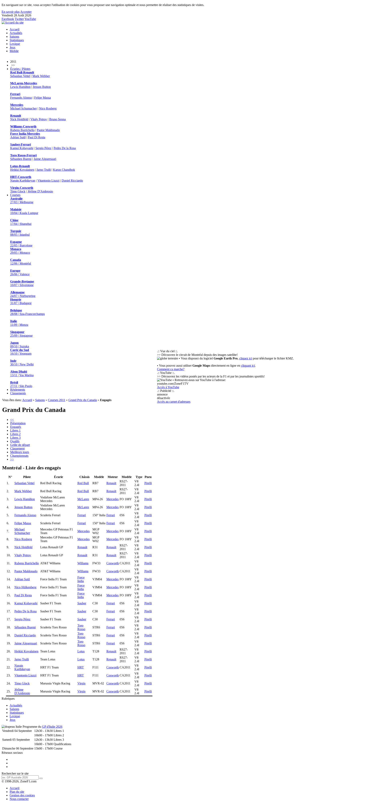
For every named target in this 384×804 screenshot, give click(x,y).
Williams (82, 563)
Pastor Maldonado (48, 130)
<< (12, 419)
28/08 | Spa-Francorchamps (27, 312)
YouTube (30, 19)
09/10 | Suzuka (19, 344)
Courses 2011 (56, 400)
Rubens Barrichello (22, 130)
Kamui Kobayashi (21, 148)
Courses (15, 195)
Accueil (14, 29)
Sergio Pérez (43, 148)
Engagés (15, 427)
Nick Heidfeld (19, 119)
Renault (111, 483)
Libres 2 (15, 434)
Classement (17, 448)
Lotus (81, 651)
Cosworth (112, 563)
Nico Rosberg (48, 108)
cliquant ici (248, 365)
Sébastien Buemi (20, 159)
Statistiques (17, 40)
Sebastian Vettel (20, 76)
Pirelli (148, 483)
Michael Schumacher (23, 108)
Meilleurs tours (19, 452)
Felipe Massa (42, 97)
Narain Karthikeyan (22, 180)
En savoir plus (11, 11)
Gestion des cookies (22, 795)
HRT (80, 667)
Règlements (17, 389)
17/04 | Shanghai (20, 221)
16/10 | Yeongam (20, 351)
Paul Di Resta (36, 137)
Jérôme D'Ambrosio (40, 191)
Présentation (18, 423)
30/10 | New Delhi (22, 362)
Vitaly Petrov (38, 119)
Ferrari (81, 515)
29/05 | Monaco (20, 250)
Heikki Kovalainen (22, 169)
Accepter (26, 11)
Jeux (12, 47)
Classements (18, 393)
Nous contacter (19, 799)
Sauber (81, 603)
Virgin (81, 683)
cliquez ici (245, 358)
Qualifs (14, 441)
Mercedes (112, 499)
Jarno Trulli (43, 169)
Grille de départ (20, 445)
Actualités (16, 33)
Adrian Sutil (18, 137)
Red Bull (83, 483)
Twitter (19, 19)
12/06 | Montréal (20, 261)
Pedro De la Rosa (65, 148)
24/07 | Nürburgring (22, 294)
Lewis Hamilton (20, 87)
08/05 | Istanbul (20, 232)
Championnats (19, 455)
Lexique (15, 43)
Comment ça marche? (170, 369)
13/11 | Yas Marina (22, 373)
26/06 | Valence (20, 272)
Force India (81, 579)
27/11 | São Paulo (21, 384)
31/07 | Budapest (20, 301)
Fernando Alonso (21, 97)
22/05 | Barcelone (21, 243)
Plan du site (17, 791)
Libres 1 (15, 430)
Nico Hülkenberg (25, 587)
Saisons (14, 36)
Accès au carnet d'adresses (173, 401)
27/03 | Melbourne (21, 200)
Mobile (14, 51)
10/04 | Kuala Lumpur (24, 211)
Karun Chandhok (64, 169)
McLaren (83, 499)
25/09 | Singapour (21, 333)
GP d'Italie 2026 (52, 726)
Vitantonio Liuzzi (48, 180)
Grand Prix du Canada (82, 400)
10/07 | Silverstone (22, 283)
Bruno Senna (57, 119)
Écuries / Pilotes (20, 68)
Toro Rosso (81, 627)
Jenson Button (42, 87)
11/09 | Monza (19, 322)
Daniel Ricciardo (72, 180)
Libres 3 (15, 437)
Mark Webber (41, 76)
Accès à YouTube (168, 387)
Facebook (8, 19)
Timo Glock (17, 191)
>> (12, 459)
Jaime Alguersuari (45, 159)
